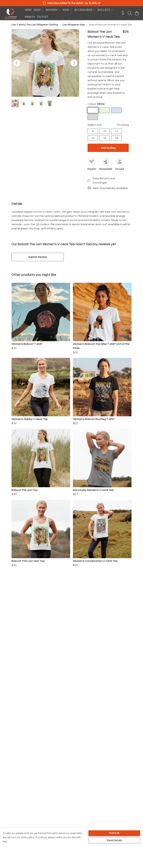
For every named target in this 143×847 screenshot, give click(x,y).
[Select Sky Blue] (116, 110)
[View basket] (136, 13)
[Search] (129, 13)
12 (116, 131)
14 (92, 138)
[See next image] (73, 62)
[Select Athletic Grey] (93, 117)
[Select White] (93, 110)
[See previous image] (16, 62)
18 (116, 138)
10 (104, 131)
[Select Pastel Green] (104, 110)
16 (104, 138)
